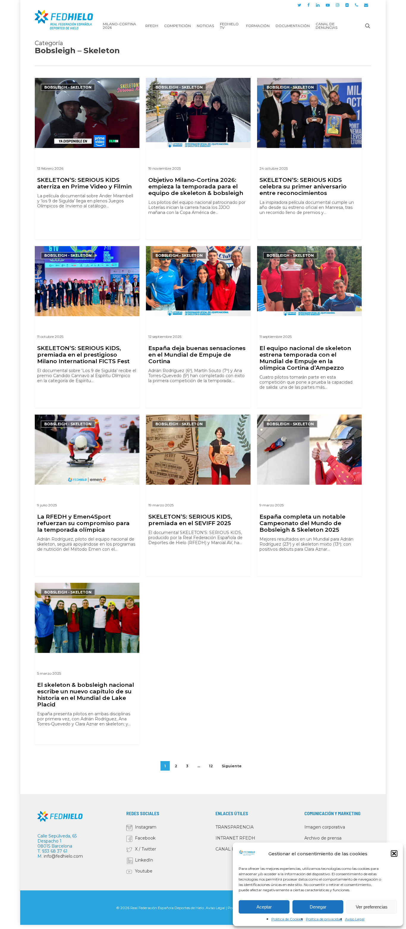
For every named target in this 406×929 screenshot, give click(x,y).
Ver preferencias (372, 906)
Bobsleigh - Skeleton (68, 87)
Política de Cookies (287, 919)
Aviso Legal (354, 919)
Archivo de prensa (323, 838)
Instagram (145, 827)
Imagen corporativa (324, 827)
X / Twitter (145, 849)
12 (211, 766)
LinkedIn (144, 860)
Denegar (318, 906)
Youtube (143, 871)
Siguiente (232, 766)
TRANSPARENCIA (234, 827)
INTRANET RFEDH (235, 838)
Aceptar (264, 906)
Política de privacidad (324, 919)
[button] (394, 853)
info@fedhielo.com (63, 856)
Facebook (145, 838)
